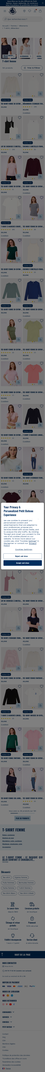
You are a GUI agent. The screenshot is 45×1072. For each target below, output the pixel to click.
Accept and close (22, 563)
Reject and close (21, 556)
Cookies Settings (23, 549)
